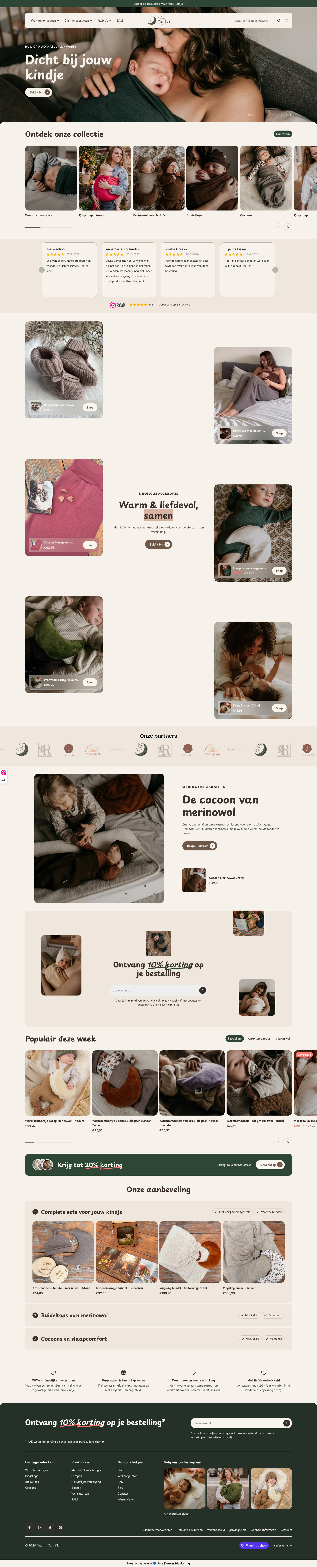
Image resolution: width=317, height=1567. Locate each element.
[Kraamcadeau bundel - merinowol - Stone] (63, 1252)
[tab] (283, 134)
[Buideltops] (212, 181)
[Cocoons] (266, 181)
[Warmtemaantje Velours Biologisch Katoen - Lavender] (192, 1083)
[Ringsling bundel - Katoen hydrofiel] (190, 1252)
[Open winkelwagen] (287, 20)
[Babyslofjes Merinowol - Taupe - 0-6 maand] (36, 407)
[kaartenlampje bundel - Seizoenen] (127, 1252)
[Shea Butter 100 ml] (225, 707)
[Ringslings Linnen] (105, 181)
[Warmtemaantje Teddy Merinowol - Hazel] (259, 1083)
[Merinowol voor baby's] (159, 181)
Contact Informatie (263, 1530)
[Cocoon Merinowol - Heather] (36, 544)
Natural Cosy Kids (49, 1545)
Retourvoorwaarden (190, 1530)
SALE (120, 20)
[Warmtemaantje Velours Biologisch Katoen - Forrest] (36, 682)
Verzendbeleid (216, 1530)
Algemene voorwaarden (156, 1530)
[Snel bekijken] (82, 1058)
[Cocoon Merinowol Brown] (232, 880)
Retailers (286, 1530)
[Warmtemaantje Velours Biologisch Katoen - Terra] (125, 1083)
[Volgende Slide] (290, 115)
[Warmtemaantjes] (51, 181)
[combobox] (258, 20)
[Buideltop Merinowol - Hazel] (225, 433)
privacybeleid (237, 1530)
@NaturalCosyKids (176, 1513)
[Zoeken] (279, 20)
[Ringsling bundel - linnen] (254, 1252)
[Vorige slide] (286, 115)
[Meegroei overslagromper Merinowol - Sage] (225, 570)
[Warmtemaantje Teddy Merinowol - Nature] (57, 1083)
